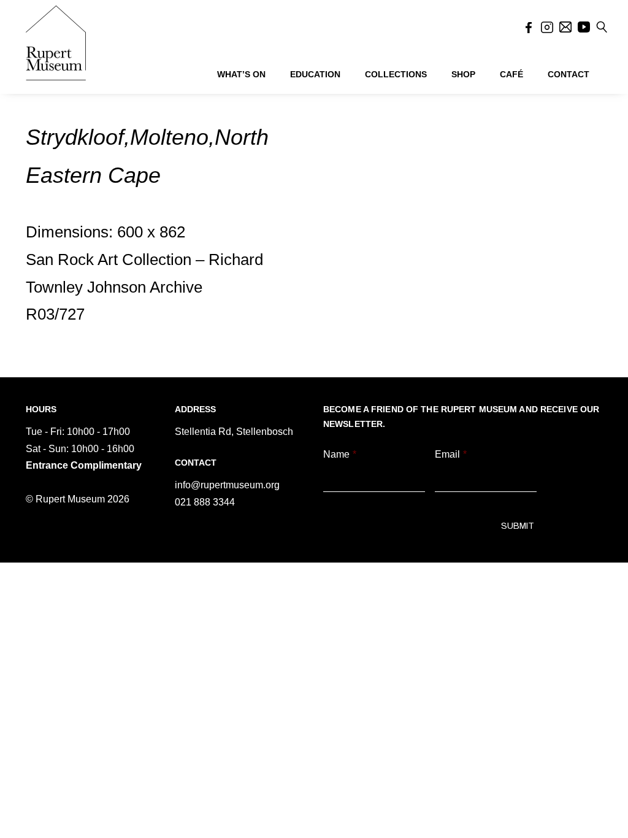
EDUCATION (315, 74)
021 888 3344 (205, 502)
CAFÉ (511, 74)
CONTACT (568, 74)
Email (451, 454)
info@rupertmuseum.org (227, 485)
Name (339, 454)
